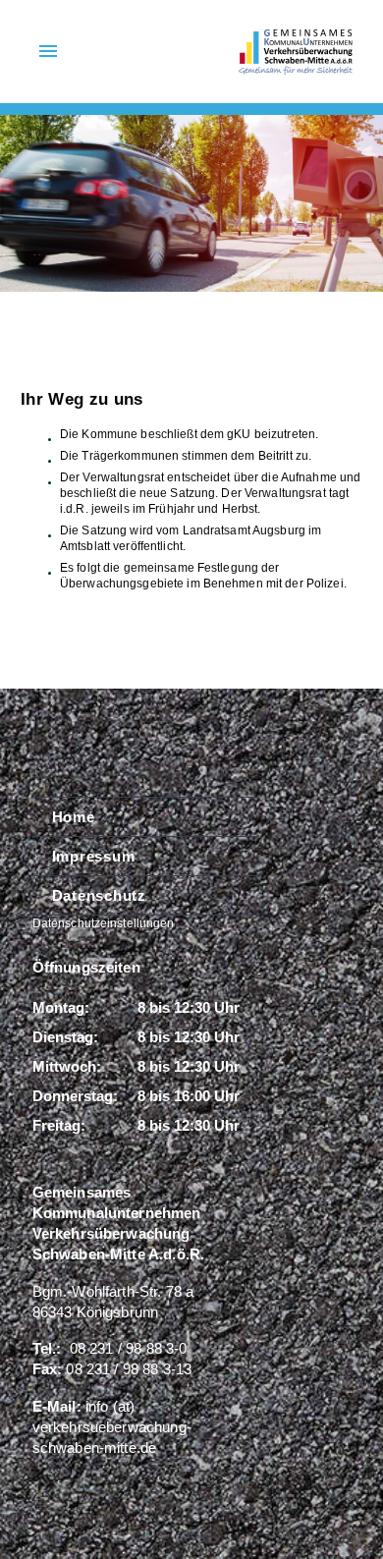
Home (73, 816)
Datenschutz (99, 895)
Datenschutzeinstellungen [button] (103, 923)
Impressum (94, 856)
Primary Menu (48, 51)
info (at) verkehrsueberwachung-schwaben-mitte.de (112, 1427)
